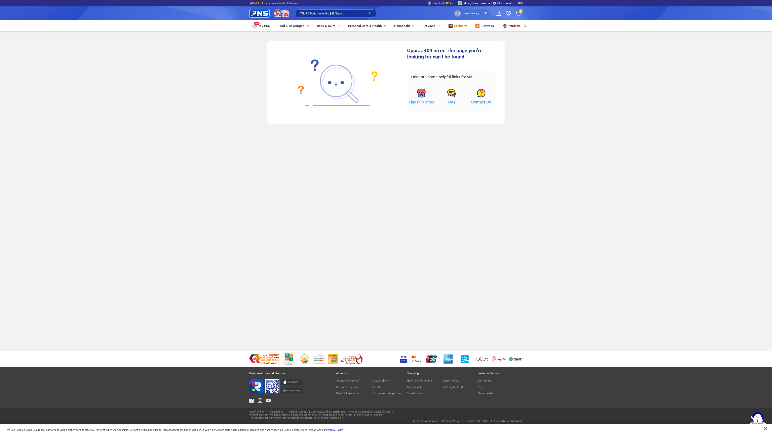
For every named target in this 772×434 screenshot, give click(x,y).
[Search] (370, 13)
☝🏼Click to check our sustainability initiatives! (273, 3)
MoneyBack (414, 387)
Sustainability (380, 380)
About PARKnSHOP (348, 380)
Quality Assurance (347, 393)
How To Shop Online (419, 380)
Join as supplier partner (386, 393)
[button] (472, 13)
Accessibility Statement (508, 421)
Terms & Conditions (425, 421)
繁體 (520, 3)
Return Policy (451, 380)
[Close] (765, 428)
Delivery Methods (453, 387)
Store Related (485, 393)
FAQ (451, 102)
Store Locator (505, 3)
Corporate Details (347, 387)
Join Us (376, 387)
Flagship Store (421, 102)
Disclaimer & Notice (477, 421)
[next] (525, 25)
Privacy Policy (451, 421)
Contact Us (481, 102)
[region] (386, 429)
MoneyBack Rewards (476, 3)
